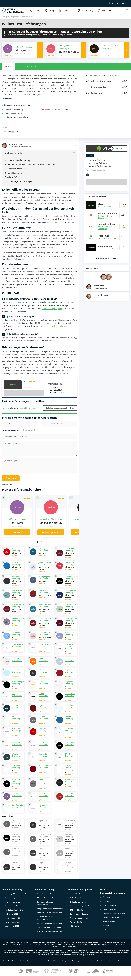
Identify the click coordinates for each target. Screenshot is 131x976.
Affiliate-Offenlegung (110, 921)
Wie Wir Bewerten (109, 909)
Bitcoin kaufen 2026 (11, 906)
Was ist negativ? (13, 461)
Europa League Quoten (79, 914)
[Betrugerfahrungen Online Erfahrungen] (14, 10)
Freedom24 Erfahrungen (107, 238)
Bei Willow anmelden (16, 168)
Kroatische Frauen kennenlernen (49, 912)
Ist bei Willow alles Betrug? (18, 160)
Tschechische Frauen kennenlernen (45, 917)
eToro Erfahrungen (105, 206)
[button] (38, 542)
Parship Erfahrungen (60, 326)
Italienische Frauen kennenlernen (50, 931)
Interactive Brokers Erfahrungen (105, 228)
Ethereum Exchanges (12, 902)
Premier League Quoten (79, 918)
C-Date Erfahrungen (23, 47)
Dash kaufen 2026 (11, 914)
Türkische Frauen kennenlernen (49, 927)
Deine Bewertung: (11, 430)
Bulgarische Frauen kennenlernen (50, 909)
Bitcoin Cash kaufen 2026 (13, 910)
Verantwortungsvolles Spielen (114, 913)
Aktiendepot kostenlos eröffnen (16, 894)
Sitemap (106, 929)
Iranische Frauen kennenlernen (49, 894)
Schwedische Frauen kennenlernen (45, 903)
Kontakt (106, 901)
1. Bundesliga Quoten (78, 898)
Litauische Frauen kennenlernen (49, 923)
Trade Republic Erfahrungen (108, 249)
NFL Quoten (74, 926)
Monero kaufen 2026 (12, 922)
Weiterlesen (7, 98)
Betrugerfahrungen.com (10, 16)
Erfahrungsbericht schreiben (60, 408)
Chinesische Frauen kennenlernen (50, 898)
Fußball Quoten (76, 894)
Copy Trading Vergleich (13, 898)
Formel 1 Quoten (76, 922)
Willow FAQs (12, 177)
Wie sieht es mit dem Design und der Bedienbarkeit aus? (32, 164)
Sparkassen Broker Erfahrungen (105, 217)
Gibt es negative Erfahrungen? (20, 181)
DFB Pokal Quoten (77, 910)
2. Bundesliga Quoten (78, 902)
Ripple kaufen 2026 (11, 926)
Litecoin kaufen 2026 (12, 918)
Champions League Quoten (80, 906)
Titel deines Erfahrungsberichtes (16, 436)
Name (7, 424)
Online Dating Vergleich (52, 308)
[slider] (29, 430)
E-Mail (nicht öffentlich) (52, 424)
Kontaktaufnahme (15, 173)
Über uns (106, 897)
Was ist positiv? (12, 443)
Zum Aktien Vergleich (106, 258)
